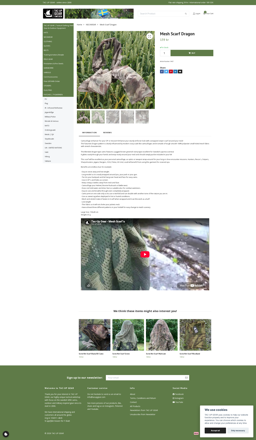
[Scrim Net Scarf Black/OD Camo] (94, 335)
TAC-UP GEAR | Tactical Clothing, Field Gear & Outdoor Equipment (58, 26)
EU (46, 99)
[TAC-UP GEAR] (53, 13)
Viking (47, 156)
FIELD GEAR (48, 59)
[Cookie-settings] (6, 434)
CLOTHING (48, 41)
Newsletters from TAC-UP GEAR (144, 410)
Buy (193, 53)
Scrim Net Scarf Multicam (156, 354)
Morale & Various (52, 121)
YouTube (179, 402)
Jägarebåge (49, 112)
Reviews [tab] (107, 132)
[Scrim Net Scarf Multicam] (162, 335)
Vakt (46, 152)
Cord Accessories (51, 77)
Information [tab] (89, 132)
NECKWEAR (48, 37)
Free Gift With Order (52, 81)
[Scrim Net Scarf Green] (128, 335)
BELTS (46, 50)
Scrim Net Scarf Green (121, 354)
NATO (47, 125)
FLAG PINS (48, 90)
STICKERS (47, 85)
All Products (135, 406)
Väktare (48, 161)
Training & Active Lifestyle (54, 55)
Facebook (179, 394)
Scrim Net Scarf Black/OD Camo (91, 354)
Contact (133, 402)
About (132, 394)
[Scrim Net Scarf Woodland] (195, 335)
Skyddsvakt (49, 139)
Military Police (50, 116)
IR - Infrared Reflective (53, 108)
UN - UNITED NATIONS (53, 147)
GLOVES (47, 46)
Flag (46, 103)
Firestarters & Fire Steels (53, 63)
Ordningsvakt (50, 130)
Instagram (179, 398)
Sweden (48, 143)
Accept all (215, 430)
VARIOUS (47, 72)
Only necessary (238, 430)
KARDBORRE (48, 68)
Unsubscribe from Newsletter (142, 414)
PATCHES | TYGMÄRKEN (53, 94)
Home (79, 24)
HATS (46, 32)
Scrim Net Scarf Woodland (190, 354)
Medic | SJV (49, 134)
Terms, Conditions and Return (143, 398)
